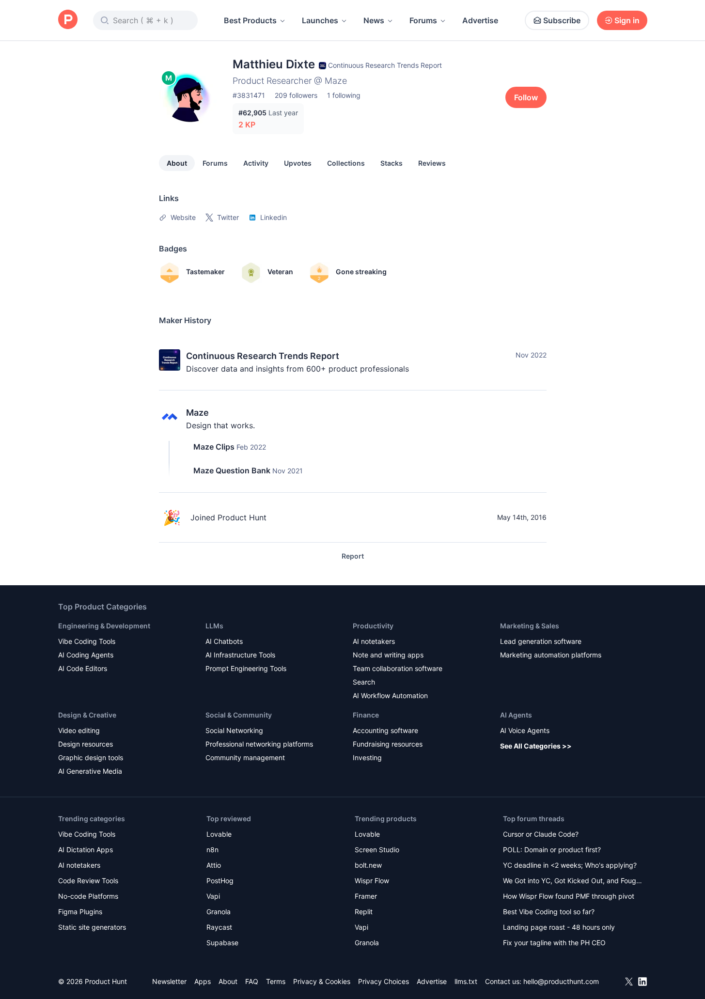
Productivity (373, 626)
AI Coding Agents (85, 655)
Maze (197, 412)
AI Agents (516, 715)
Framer (366, 896)
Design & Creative (87, 715)
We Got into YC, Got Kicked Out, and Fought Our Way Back (572, 881)
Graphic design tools (90, 757)
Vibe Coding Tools (86, 641)
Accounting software (385, 730)
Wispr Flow (372, 880)
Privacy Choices (383, 981)
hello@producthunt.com (561, 981)
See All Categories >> (536, 746)
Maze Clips (214, 447)
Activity (255, 163)
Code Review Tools (88, 880)
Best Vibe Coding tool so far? (549, 911)
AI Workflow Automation (390, 695)
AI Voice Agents (524, 730)
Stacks (391, 163)
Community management (245, 757)
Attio (213, 865)
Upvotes (298, 163)
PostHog (220, 880)
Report (353, 556)
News (373, 20)
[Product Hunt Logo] (68, 20)
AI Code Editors (82, 668)
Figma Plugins (80, 911)
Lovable (219, 834)
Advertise (480, 20)
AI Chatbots (224, 641)
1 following (343, 95)
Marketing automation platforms (550, 655)
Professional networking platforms (259, 744)
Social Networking (234, 730)
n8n (212, 849)
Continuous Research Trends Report (262, 356)
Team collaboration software (397, 668)
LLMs (214, 626)
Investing (367, 757)
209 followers (296, 95)
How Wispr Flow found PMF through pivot (568, 896)
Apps (202, 981)
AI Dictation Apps (85, 849)
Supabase (222, 942)
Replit (364, 911)
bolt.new (368, 865)
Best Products (250, 20)
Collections (346, 163)
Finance (366, 715)
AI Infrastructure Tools (240, 655)
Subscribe (561, 20)
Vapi (213, 896)
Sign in (627, 20)
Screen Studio (377, 849)
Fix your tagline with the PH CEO (554, 942)
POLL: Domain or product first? (552, 849)
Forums (423, 20)
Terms (275, 981)
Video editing (79, 730)
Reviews (432, 163)
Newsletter (169, 981)
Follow (526, 97)
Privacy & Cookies (321, 981)
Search (364, 682)
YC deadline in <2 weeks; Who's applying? (570, 865)
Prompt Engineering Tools (245, 668)
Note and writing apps (388, 655)
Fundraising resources (388, 744)
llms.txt (465, 981)
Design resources (85, 744)
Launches (320, 20)
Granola (218, 911)
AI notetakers (374, 641)
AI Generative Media (90, 771)
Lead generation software (540, 641)
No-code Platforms (88, 896)
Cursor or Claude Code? (541, 834)
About (177, 163)
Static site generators (92, 927)
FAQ (251, 981)
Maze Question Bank (231, 470)
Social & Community (238, 715)
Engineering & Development (104, 626)
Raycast (219, 927)
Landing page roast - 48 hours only (559, 927)
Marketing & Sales (529, 626)
